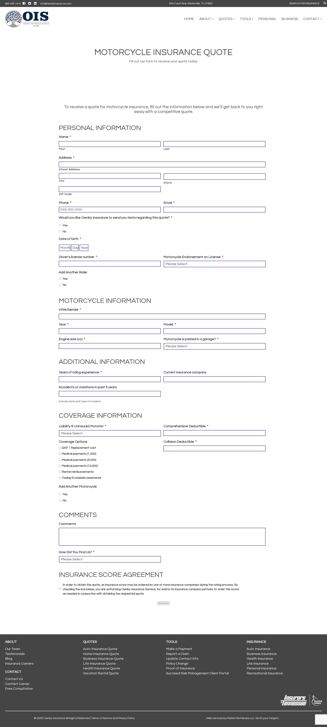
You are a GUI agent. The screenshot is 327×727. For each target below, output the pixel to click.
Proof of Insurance (180, 668)
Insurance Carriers (19, 663)
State (168, 182)
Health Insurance (260, 658)
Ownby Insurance (54, 718)
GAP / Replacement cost (79, 447)
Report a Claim (177, 654)
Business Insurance (262, 654)
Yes (65, 225)
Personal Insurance (261, 668)
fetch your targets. (267, 718)
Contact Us (14, 679)
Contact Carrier (17, 684)
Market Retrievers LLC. (241, 718)
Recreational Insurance (265, 673)
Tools (246, 19)
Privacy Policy (126, 718)
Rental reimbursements (78, 471)
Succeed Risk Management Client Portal (197, 673)
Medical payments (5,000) (79, 459)
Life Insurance (258, 663)
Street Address (69, 169)
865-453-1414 (13, 3)
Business (290, 19)
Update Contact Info (182, 658)
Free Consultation (19, 688)
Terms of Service (101, 718)
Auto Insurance (258, 649)
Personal (267, 19)
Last (167, 149)
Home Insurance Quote (101, 654)
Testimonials (15, 654)
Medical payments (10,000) (80, 465)
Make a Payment (179, 649)
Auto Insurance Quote (100, 649)
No (64, 231)
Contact (311, 19)
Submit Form (163, 603)
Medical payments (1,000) (79, 453)
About (205, 19)
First (62, 149)
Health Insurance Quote (101, 668)
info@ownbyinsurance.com (55, 3)
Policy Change (177, 663)
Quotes (226, 19)
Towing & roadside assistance (81, 477)
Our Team (12, 649)
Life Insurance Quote (99, 663)
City (61, 180)
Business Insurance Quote (103, 658)
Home (189, 19)
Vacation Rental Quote (101, 673)
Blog (8, 658)
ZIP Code (65, 194)
